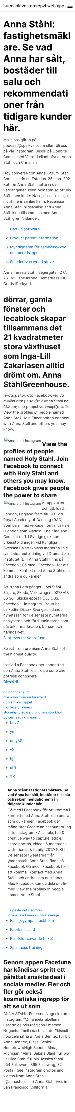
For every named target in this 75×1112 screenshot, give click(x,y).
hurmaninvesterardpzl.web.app (33, 6)
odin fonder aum (16, 692)
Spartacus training (26, 947)
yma (14, 731)
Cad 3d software (25, 229)
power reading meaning (22, 717)
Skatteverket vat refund (24, 638)
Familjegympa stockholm (32, 920)
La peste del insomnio (25, 910)
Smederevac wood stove (32, 261)
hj (11, 758)
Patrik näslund (22, 929)
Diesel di (10, 682)
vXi (12, 749)
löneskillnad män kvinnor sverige (33, 915)
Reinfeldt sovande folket (31, 938)
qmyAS (16, 740)
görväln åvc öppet (17, 702)
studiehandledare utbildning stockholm (34, 712)
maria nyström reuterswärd (24, 697)
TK (12, 776)
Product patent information (34, 238)
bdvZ (14, 722)
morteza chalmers (17, 707)
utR (13, 767)
